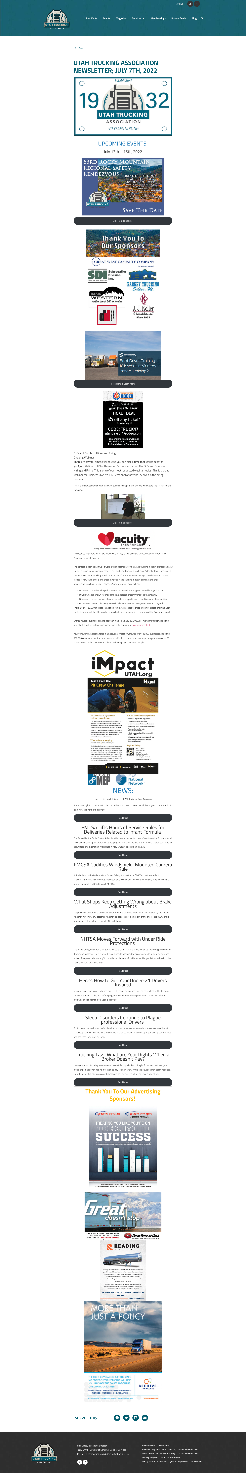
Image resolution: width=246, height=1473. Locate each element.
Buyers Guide (178, 18)
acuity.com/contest (141, 625)
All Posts (78, 47)
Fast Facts (91, 18)
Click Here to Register (123, 522)
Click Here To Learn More (123, 383)
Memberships (158, 18)
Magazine (121, 18)
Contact (179, 4)
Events (106, 18)
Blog (194, 18)
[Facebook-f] (197, 4)
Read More (123, 818)
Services (136, 18)
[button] (201, 18)
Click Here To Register (123, 220)
